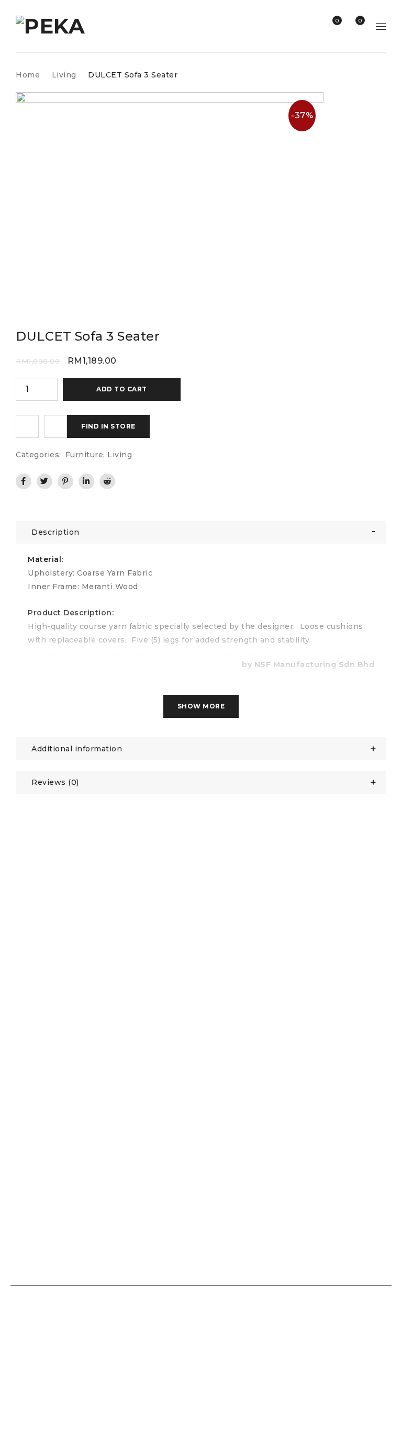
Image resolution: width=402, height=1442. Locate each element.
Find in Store (108, 426)
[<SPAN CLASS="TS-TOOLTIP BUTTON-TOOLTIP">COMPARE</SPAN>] (55, 426)
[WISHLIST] (27, 426)
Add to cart (121, 389)
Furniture (84, 454)
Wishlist (336, 20)
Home (28, 75)
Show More (201, 706)
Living (64, 75)
